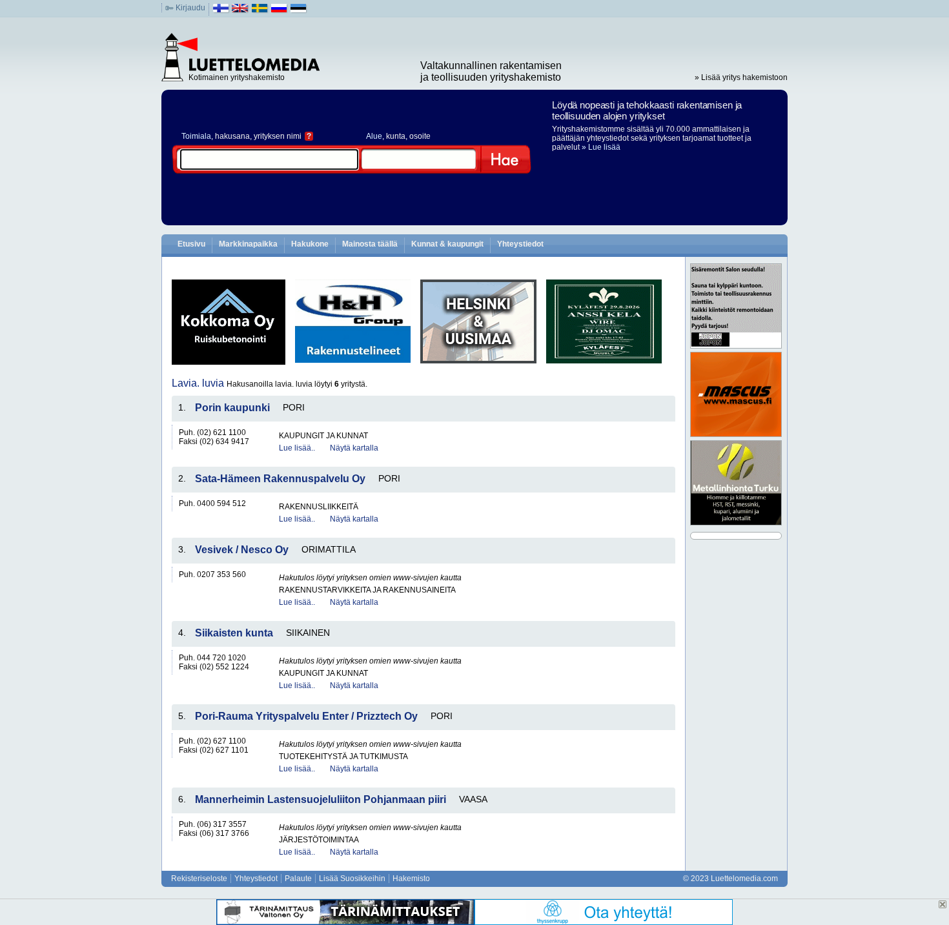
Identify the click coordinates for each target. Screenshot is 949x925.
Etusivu (191, 244)
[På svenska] (260, 10)
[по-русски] (279, 10)
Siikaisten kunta (234, 632)
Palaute (298, 878)
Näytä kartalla (354, 447)
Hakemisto (411, 878)
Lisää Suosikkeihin (352, 878)
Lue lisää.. (297, 447)
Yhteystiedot (520, 244)
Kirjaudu (190, 7)
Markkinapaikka (248, 244)
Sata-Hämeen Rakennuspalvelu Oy (280, 478)
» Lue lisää (601, 147)
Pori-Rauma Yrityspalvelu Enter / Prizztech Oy (306, 716)
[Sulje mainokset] (942, 904)
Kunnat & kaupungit (447, 244)
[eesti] (298, 10)
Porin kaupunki (232, 407)
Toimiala (196, 136)
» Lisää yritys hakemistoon (741, 77)
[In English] (240, 10)
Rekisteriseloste (199, 878)
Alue (374, 136)
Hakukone (310, 244)
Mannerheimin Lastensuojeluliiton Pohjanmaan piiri (320, 799)
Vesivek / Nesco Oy (242, 549)
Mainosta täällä (370, 244)
